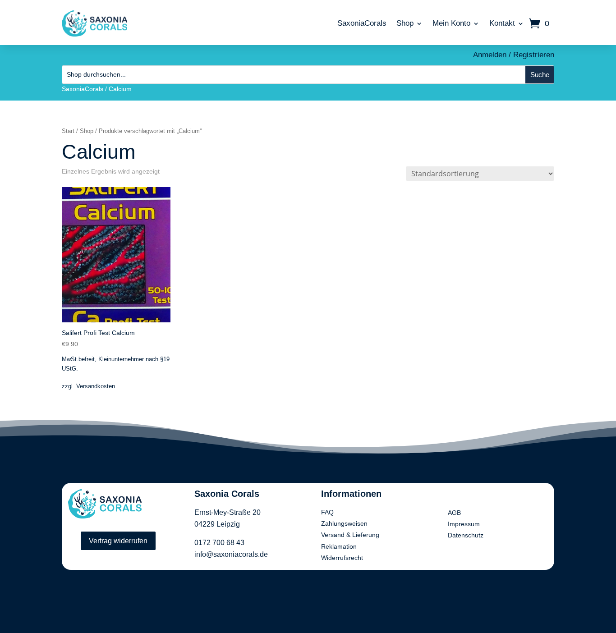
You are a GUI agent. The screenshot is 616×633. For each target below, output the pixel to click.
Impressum (464, 524)
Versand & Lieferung (350, 534)
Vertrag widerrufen (118, 541)
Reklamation (339, 546)
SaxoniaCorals (361, 23)
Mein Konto (451, 23)
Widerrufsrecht (342, 557)
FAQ (327, 512)
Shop (405, 23)
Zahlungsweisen (344, 523)
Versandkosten (95, 386)
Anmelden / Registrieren (513, 54)
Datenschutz (465, 535)
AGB (454, 512)
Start (68, 131)
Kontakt (502, 23)
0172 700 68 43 (219, 542)
